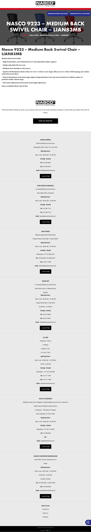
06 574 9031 (47, 318)
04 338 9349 (47, 486)
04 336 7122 (47, 208)
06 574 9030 (47, 314)
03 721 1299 (47, 375)
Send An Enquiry (45, 121)
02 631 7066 (47, 262)
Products (45, 517)
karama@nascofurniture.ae (47, 216)
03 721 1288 (47, 379)
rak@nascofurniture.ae (47, 441)
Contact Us (45, 509)
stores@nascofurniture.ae (47, 490)
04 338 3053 (43, 483)
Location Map (46, 176)
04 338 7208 (51, 483)
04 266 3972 (47, 166)
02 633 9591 (42, 258)
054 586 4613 (51, 258)
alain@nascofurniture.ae (48, 383)
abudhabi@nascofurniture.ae (47, 266)
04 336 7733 (47, 212)
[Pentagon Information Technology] (48, 530)
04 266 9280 (47, 162)
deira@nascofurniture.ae (47, 170)
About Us (45, 513)
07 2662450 (47, 433)
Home (26, 35)
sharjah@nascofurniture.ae (48, 322)
